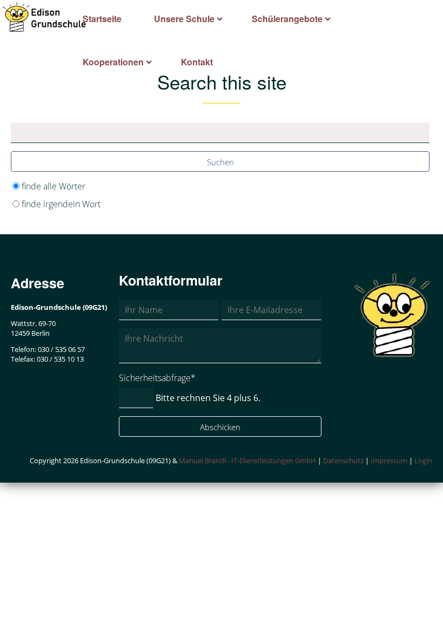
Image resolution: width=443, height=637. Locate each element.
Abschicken (220, 427)
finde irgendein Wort (61, 204)
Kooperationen (113, 62)
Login (423, 460)
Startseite (102, 18)
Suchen (220, 162)
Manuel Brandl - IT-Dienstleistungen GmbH (247, 460)
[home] (44, 16)
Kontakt (197, 62)
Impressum (389, 460)
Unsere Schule (184, 18)
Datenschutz (343, 460)
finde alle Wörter (53, 186)
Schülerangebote (287, 18)
